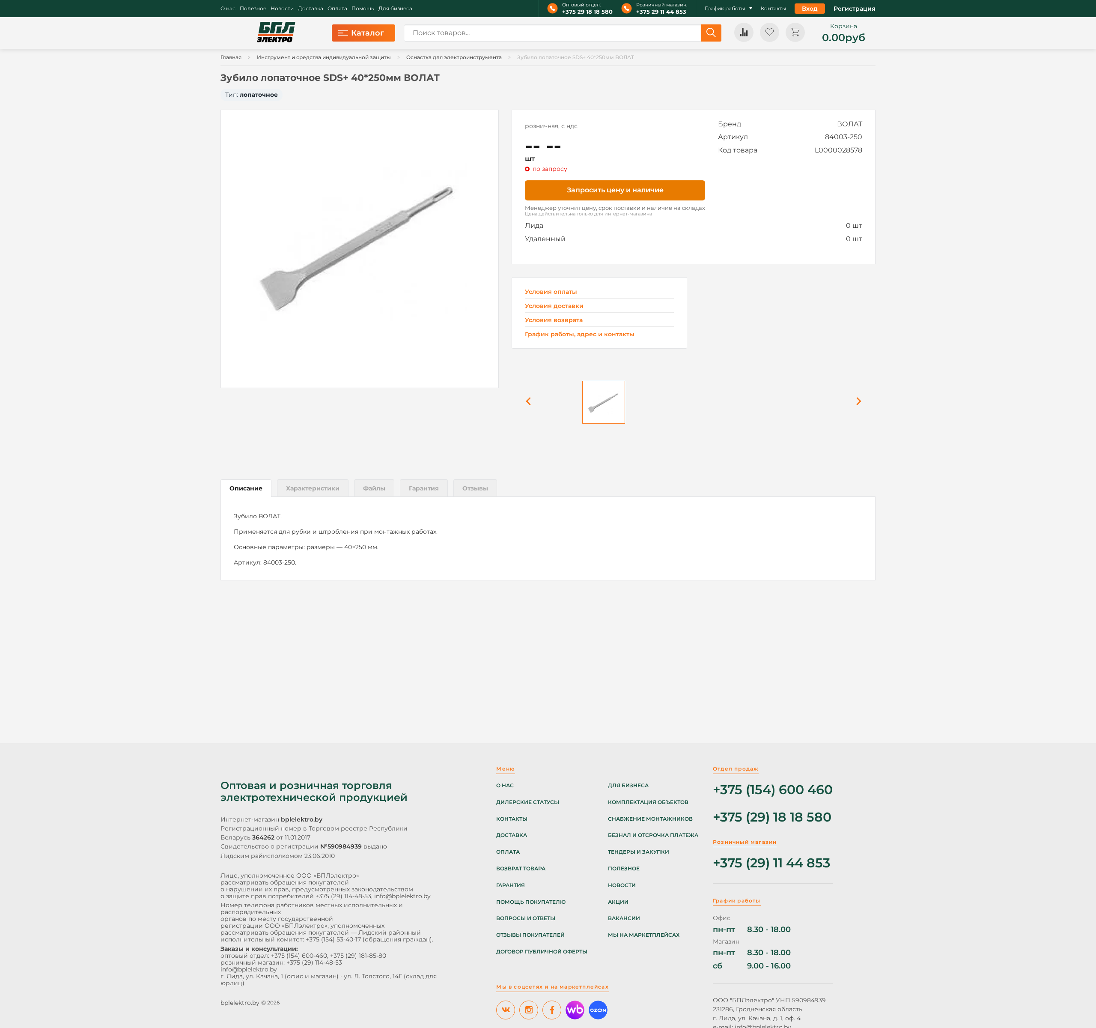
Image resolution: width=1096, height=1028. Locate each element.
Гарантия (510, 885)
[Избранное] (769, 32)
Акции (618, 902)
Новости (282, 9)
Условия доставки (554, 306)
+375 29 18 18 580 (587, 12)
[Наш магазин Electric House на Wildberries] (575, 1010)
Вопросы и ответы (525, 918)
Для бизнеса (395, 9)
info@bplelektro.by (402, 896)
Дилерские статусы (527, 802)
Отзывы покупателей (530, 935)
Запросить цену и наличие (615, 190)
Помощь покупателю (531, 902)
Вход (810, 8)
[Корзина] (795, 32)
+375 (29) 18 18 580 (772, 817)
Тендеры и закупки (638, 852)
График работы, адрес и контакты (579, 334)
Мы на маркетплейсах (643, 935)
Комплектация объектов (648, 802)
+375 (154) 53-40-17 (333, 939)
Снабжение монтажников (650, 819)
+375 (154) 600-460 (299, 955)
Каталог (367, 33)
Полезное (253, 9)
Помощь (362, 9)
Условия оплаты (551, 292)
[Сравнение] (744, 32)
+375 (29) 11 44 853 (771, 863)
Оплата (337, 9)
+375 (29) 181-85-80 (358, 955)
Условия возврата (554, 320)
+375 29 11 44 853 (661, 12)
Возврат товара (520, 869)
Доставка (310, 9)
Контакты (773, 9)
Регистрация (855, 8)
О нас (227, 9)
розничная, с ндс (551, 126)
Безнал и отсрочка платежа (653, 835)
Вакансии (624, 918)
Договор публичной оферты (541, 952)
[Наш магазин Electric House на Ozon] (598, 1010)
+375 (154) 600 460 (773, 790)
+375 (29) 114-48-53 (343, 896)
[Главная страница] (276, 33)
